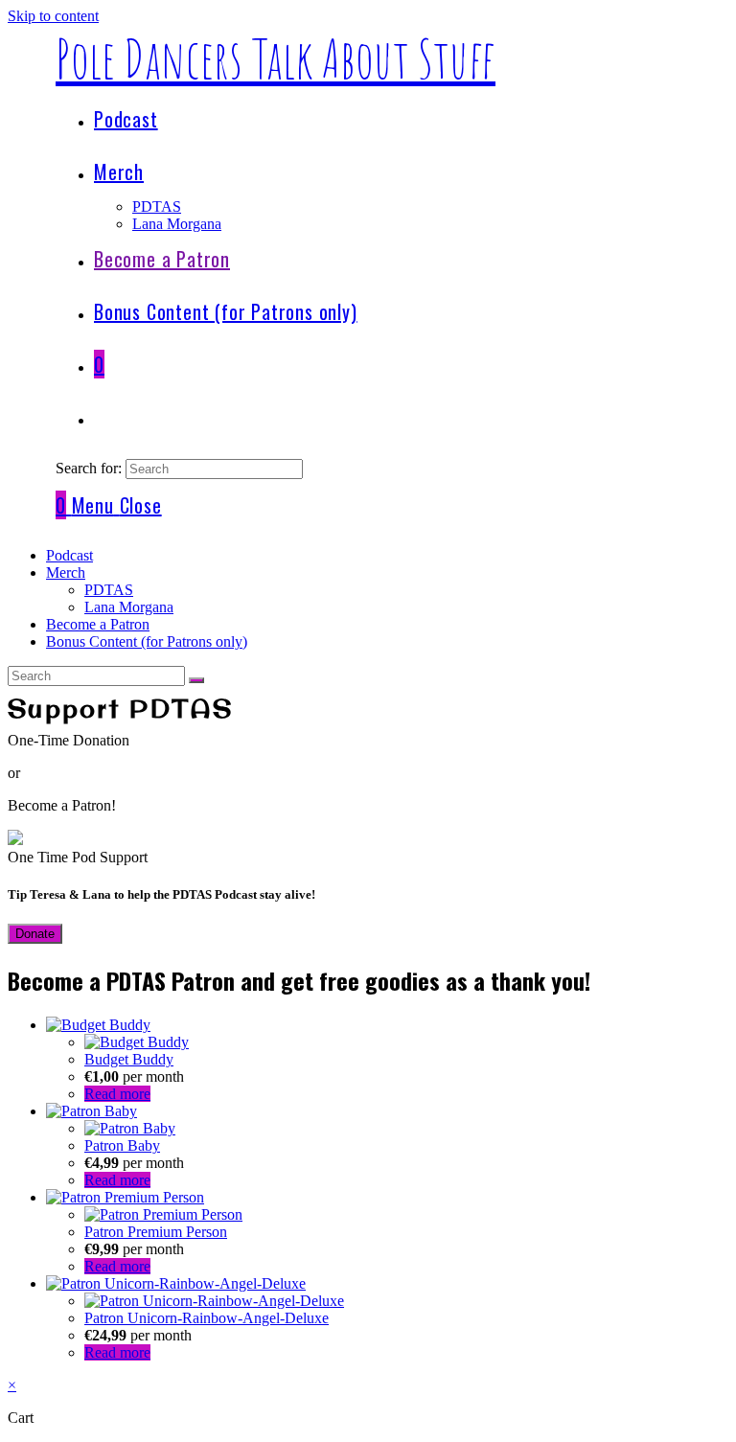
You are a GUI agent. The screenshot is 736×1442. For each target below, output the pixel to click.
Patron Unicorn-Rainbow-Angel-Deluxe (206, 1318)
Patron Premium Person (155, 1232)
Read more (117, 1094)
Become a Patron (98, 624)
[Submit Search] (196, 680)
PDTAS (108, 590)
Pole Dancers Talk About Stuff (275, 58)
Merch (65, 572)
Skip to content (53, 16)
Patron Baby (122, 1145)
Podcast (69, 555)
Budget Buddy (128, 1059)
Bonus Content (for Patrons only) (146, 641)
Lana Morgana (128, 607)
